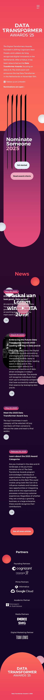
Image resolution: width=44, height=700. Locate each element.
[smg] (22, 624)
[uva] (22, 606)
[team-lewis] (22, 638)
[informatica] (22, 588)
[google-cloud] (22, 592)
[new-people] (22, 574)
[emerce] (22, 620)
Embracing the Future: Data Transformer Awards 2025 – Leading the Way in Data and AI (24, 343)
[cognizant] (22, 570)
